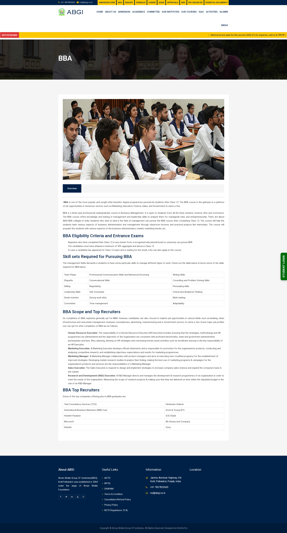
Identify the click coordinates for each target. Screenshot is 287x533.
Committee (153, 11)
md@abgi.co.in (86, 2)
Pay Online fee (195, 2)
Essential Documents (217, 2)
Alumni (224, 11)
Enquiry (129, 2)
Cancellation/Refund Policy (117, 499)
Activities (211, 11)
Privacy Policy (111, 505)
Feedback (140, 2)
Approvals (172, 2)
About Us (110, 11)
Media (224, 25)
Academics (138, 11)
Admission (124, 11)
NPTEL (107, 483)
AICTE (107, 478)
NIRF (183, 2)
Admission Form (107, 2)
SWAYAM (108, 488)
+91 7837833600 (68, 2)
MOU (120, 2)
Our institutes (170, 11)
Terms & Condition (113, 494)
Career (152, 2)
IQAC (201, 11)
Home (100, 11)
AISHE (161, 2)
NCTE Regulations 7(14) (116, 510)
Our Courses (189, 11)
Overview (72, 188)
